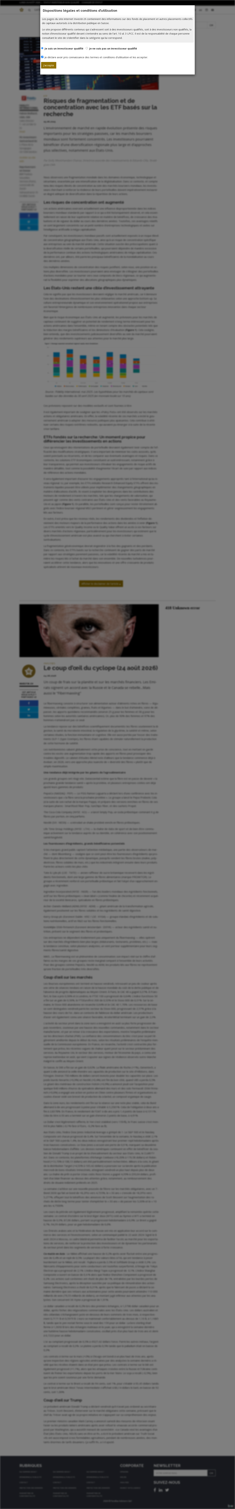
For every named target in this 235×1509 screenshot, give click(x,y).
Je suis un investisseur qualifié (64, 48)
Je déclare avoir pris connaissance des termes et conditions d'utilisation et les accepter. (96, 57)
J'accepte (48, 65)
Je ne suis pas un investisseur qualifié (113, 48)
